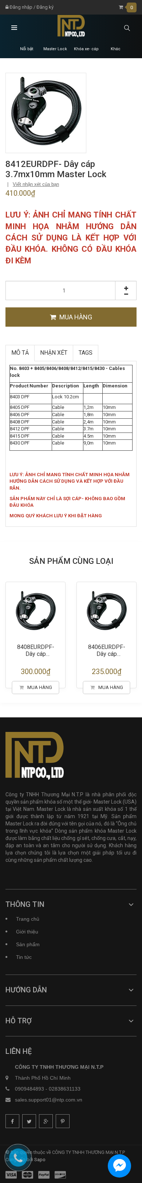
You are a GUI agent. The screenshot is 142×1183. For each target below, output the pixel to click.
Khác (116, 49)
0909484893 (29, 1089)
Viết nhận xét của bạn (36, 184)
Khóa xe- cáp (86, 49)
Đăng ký (45, 7)
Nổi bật (26, 49)
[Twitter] (29, 1121)
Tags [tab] (85, 352)
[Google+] (46, 1121)
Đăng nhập (20, 7)
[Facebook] (12, 1121)
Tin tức (24, 957)
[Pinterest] (63, 1121)
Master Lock (55, 49)
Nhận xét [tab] (53, 352)
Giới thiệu (27, 932)
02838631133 (64, 1089)
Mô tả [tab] (20, 352)
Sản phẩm (28, 944)
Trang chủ (27, 919)
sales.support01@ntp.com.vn (48, 1100)
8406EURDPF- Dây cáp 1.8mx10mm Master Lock (68, 651)
